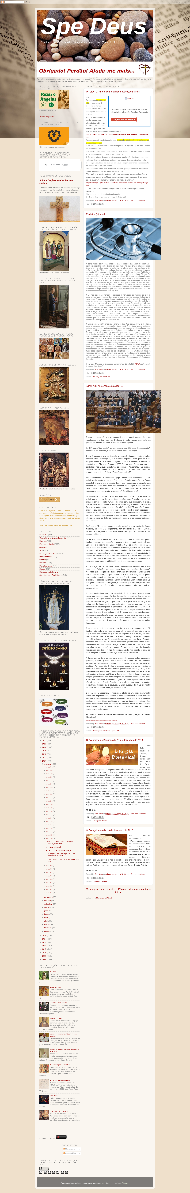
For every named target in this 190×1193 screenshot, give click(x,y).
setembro (48, 904)
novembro (48, 897)
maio (46, 918)
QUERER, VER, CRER (59, 1111)
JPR (41, 550)
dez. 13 (49, 828)
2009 (44, 956)
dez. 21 (49, 801)
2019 (44, 751)
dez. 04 (49, 883)
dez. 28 (49, 777)
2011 (44, 949)
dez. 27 (49, 781)
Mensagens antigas (140, 889)
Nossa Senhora (45, 557)
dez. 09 (49, 866)
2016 (44, 761)
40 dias (53, 972)
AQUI (137, 364)
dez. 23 (49, 794)
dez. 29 (49, 774)
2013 (44, 942)
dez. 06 (49, 876)
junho (46, 914)
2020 (44, 747)
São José (54, 1096)
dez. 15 (49, 821)
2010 (44, 953)
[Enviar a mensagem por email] (92, 204)
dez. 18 (49, 811)
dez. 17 (49, 815)
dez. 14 (49, 825)
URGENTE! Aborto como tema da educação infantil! (113, 91)
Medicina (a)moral (95, 214)
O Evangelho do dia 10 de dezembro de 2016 (109, 830)
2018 (44, 754)
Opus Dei (115, 731)
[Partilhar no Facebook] (100, 204)
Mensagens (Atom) (104, 898)
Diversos (43, 541)
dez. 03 (49, 886)
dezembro (48, 764)
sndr (103, 1183)
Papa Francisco (45, 566)
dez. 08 (49, 869)
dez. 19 (49, 808)
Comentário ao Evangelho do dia (52, 538)
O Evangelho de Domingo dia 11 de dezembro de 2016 (114, 740)
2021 (44, 744)
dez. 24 (49, 791)
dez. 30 (49, 770)
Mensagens (70, 1149)
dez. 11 (49, 835)
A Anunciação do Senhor (60, 1065)
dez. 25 (49, 787)
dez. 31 (49, 767)
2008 (44, 959)
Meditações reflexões (101, 376)
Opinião (42, 560)
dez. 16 (49, 818)
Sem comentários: (138, 200)
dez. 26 (49, 784)
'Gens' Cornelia (56, 1018)
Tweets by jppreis (46, 117)
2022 (44, 740)
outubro (47, 901)
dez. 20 (49, 804)
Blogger (125, 1183)
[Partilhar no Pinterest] (102, 204)
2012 (44, 946)
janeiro (47, 931)
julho (46, 911)
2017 (44, 757)
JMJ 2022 (43, 547)
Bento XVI (43, 535)
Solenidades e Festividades (50, 575)
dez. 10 (49, 838)
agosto (47, 907)
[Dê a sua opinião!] (95, 204)
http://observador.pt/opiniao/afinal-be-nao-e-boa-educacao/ (101, 720)
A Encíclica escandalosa (60, 1080)
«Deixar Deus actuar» (59, 1003)
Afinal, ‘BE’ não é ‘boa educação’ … (104, 386)
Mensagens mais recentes (100, 889)
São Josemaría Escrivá (48, 572)
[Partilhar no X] (97, 204)
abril (46, 921)
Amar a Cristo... (56, 987)
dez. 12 (49, 832)
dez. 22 (49, 797)
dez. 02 (49, 889)
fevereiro (48, 928)
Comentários (70, 1153)
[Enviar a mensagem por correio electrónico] (88, 204)
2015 (44, 936)
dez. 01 (49, 893)
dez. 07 (49, 872)
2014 (44, 939)
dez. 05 (49, 879)
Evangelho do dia (100, 821)
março (47, 924)
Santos (42, 569)
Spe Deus (94, 26)
